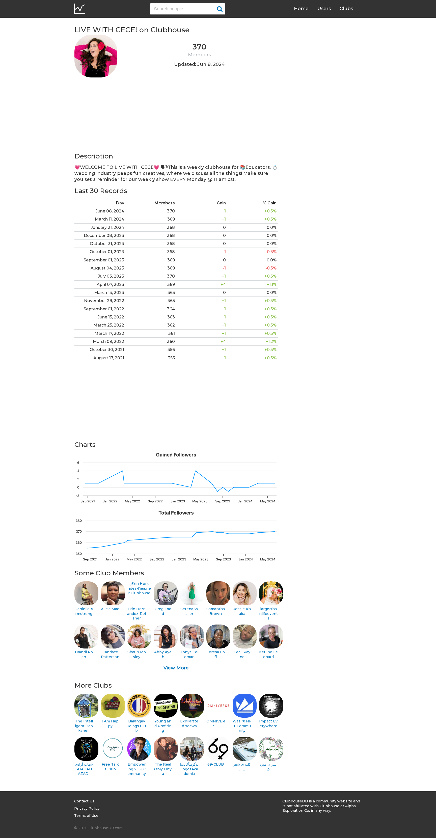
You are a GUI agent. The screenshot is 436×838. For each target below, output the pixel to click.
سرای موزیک (268, 766)
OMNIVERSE (215, 723)
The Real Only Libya (163, 769)
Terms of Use (86, 815)
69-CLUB (215, 764)
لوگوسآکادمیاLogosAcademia (189, 769)
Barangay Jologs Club (136, 726)
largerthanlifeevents (268, 613)
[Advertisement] (176, 116)
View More (176, 668)
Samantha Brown (215, 611)
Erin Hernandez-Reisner (136, 613)
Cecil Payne (242, 654)
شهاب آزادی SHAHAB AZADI (84, 769)
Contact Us (84, 801)
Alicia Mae (110, 609)
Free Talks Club (110, 766)
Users (324, 8)
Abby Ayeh (163, 654)
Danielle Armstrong (83, 611)
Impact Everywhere (268, 723)
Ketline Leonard (268, 654)
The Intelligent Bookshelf (84, 726)
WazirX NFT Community (242, 726)
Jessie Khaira (242, 611)
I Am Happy (110, 723)
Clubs (346, 8)
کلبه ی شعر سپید (242, 766)
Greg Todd (163, 611)
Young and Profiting (163, 726)
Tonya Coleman (189, 654)
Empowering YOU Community (136, 769)
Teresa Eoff (216, 654)
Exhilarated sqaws (189, 723)
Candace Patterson (110, 654)
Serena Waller (189, 611)
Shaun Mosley (136, 654)
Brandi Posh (84, 654)
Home (301, 8)
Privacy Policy (87, 808)
